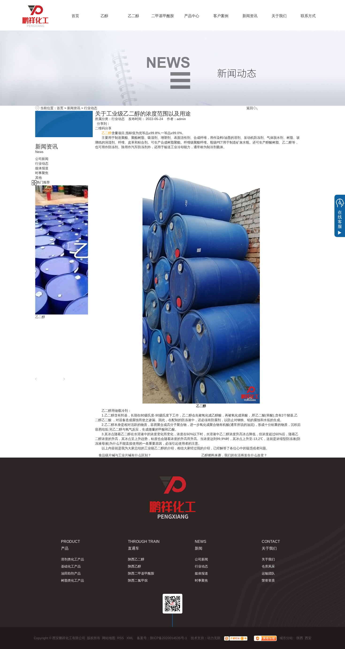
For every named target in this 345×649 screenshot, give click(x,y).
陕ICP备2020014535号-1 (168, 638)
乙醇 (104, 16)
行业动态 (90, 108)
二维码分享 (103, 128)
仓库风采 (268, 566)
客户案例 (220, 16)
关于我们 (279, 16)
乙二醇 (133, 16)
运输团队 (268, 573)
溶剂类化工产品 (72, 559)
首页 (75, 16)
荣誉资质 (268, 580)
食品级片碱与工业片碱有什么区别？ (125, 455)
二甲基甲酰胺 (162, 16)
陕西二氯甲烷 (138, 580)
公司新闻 (201, 559)
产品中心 (191, 16)
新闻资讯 (249, 16)
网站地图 (108, 638)
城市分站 (286, 638)
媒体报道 (201, 573)
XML (130, 638)
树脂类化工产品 (72, 580)
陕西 (299, 638)
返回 (249, 108)
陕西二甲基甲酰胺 (141, 573)
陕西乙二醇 (136, 559)
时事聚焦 (201, 580)
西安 (308, 638)
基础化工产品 (71, 566)
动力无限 (213, 638)
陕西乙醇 (134, 566)
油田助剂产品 (71, 573)
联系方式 (308, 16)
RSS (121, 638)
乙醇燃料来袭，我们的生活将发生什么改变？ (234, 455)
